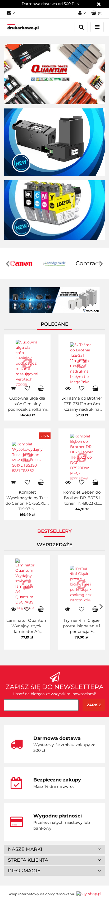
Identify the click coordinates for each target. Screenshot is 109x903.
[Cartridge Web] (22, 263)
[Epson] (89, 263)
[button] (54, 849)
